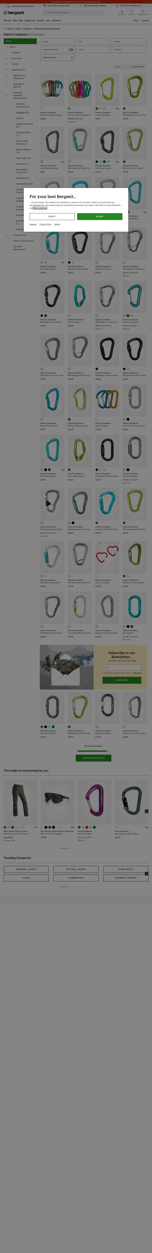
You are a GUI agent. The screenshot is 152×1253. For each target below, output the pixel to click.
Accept (100, 216)
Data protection (40, 208)
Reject (52, 216)
